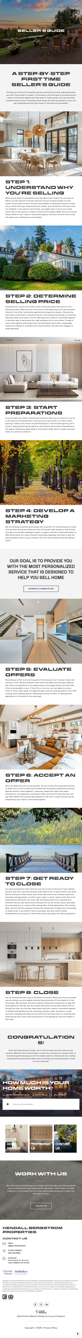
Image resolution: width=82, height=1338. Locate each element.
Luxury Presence (56, 1316)
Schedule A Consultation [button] (41, 589)
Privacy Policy (50, 1328)
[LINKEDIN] (47, 1304)
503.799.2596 (14, 1253)
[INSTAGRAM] (41, 1304)
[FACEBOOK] (35, 1304)
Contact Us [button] (41, 1206)
